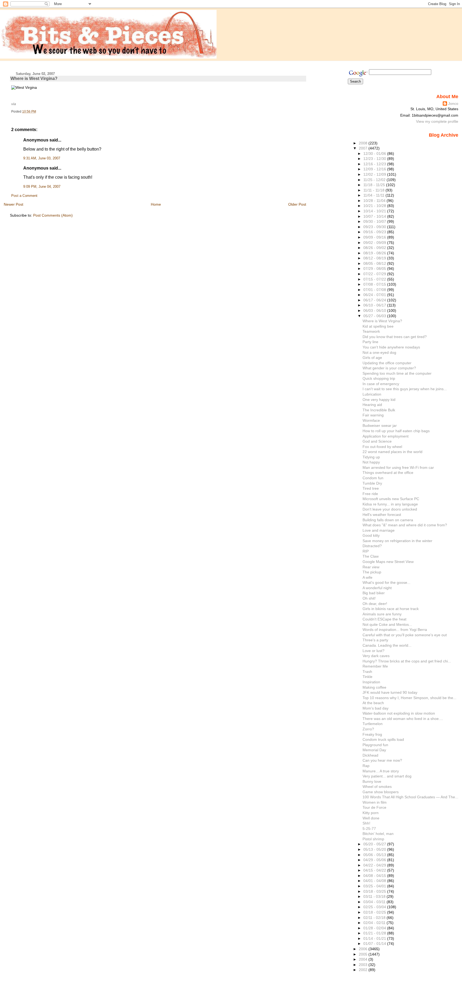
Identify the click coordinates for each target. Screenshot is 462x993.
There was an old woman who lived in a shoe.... (403, 718)
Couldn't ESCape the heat (384, 619)
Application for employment (386, 436)
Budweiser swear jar (380, 425)
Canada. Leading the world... (387, 645)
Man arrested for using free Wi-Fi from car (398, 467)
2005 (363, 954)
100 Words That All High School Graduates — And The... (410, 797)
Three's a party (375, 640)
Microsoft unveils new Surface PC (391, 499)
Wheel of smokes (377, 786)
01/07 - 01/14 (375, 943)
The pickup (372, 572)
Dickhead (370, 755)
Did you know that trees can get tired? (395, 337)
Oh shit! (369, 598)
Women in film (375, 802)
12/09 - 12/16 (375, 169)
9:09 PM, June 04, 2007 (41, 187)
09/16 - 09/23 (375, 232)
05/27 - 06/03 (375, 316)
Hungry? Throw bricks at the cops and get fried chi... (407, 661)
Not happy (371, 462)
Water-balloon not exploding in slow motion (399, 713)
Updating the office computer (387, 363)
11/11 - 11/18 (374, 190)
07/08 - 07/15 (375, 284)
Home (156, 204)
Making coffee (374, 687)
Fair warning (373, 415)
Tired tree (371, 488)
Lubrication (372, 394)
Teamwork (371, 331)
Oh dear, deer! (375, 603)
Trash (367, 671)
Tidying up (371, 457)
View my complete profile (437, 121)
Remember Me (375, 666)
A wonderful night (377, 588)
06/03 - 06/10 (375, 310)
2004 (363, 959)
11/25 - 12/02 (375, 180)
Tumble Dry (372, 483)
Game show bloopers (381, 792)
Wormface (371, 420)
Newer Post (13, 204)
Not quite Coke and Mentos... (387, 624)
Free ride (370, 494)
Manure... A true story (381, 771)
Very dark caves (376, 656)
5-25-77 (369, 828)
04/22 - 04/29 (375, 865)
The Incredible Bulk (379, 410)
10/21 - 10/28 (375, 206)
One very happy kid (379, 399)
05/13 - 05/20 (375, 849)
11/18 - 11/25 (374, 185)
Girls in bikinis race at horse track (391, 609)
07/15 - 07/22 (375, 279)
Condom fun (373, 478)
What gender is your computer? (389, 368)
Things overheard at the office (388, 472)
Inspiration (371, 682)
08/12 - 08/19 (375, 258)
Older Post (297, 204)
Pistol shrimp (373, 839)
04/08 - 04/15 (375, 875)
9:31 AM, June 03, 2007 (41, 158)
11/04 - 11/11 (374, 195)
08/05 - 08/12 (375, 263)
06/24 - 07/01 (375, 295)
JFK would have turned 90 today (390, 692)
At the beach (373, 703)
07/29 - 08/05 (375, 268)
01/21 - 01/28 (375, 933)
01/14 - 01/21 (375, 938)
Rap (366, 766)
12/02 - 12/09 (375, 174)
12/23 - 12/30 (375, 158)
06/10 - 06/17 (375, 305)
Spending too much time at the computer (397, 373)
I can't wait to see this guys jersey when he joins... (405, 389)
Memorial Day (374, 750)
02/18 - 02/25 (375, 912)
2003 (363, 965)
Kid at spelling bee (378, 326)
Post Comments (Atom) (53, 215)
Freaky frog (372, 734)
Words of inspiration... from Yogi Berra (395, 629)
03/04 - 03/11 (375, 902)
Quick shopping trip (379, 378)
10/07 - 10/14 (375, 216)
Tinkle (367, 676)
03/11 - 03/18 (375, 896)
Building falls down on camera (388, 520)
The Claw (371, 556)
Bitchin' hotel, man (378, 833)
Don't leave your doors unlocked (390, 509)
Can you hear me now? (382, 760)
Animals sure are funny (382, 614)
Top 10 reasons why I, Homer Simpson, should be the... (409, 698)
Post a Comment (24, 196)
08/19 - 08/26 (375, 253)
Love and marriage (379, 530)
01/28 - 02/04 (375, 928)
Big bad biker (374, 593)
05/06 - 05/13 (375, 855)
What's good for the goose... (386, 582)
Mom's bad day (375, 708)
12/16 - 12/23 (375, 164)
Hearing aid (372, 404)
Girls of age (372, 357)
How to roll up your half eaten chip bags (396, 431)
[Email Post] (37, 111)
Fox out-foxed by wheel (382, 446)
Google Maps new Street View (388, 561)
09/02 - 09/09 (375, 242)
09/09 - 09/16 (375, 237)
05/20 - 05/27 (375, 844)
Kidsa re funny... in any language (390, 504)
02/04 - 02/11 (375, 923)
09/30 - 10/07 (375, 221)
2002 (363, 970)
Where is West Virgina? (33, 78)
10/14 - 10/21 (375, 211)
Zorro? (368, 729)
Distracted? (372, 546)
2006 (363, 949)
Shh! (366, 823)
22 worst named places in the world (392, 452)
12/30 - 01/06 (375, 153)
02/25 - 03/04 (375, 907)
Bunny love (372, 781)
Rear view (371, 567)
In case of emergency (381, 384)
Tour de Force (374, 807)
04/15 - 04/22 (375, 870)
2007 (363, 148)
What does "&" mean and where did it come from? (405, 525)
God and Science (377, 441)
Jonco (453, 103)
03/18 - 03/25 (375, 891)
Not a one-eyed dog (379, 352)
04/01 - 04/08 (375, 881)
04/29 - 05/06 (375, 860)
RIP (366, 551)
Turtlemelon (373, 724)
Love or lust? (373, 651)
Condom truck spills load (383, 739)
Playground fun (375, 745)
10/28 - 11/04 (375, 200)
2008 (363, 143)
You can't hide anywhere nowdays (391, 347)
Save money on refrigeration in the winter (397, 541)
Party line (370, 342)
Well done (371, 818)
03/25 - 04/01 (375, 886)
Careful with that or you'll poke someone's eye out (405, 635)
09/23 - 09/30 (375, 227)
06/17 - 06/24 (375, 300)
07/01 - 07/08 (375, 289)
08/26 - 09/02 (375, 248)
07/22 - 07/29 (375, 274)
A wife (367, 577)
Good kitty (371, 535)
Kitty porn (371, 813)
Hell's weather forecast (382, 514)
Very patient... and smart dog (387, 776)
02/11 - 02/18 (375, 917)
